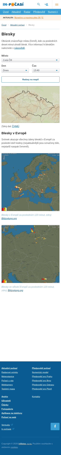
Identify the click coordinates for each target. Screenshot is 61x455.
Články (4, 405)
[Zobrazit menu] (56, 4)
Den (3, 66)
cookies (14, 447)
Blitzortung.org (9, 218)
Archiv (4, 396)
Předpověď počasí (41, 368)
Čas (34, 66)
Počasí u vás (7, 380)
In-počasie (6, 429)
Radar (27, 12)
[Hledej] (38, 4)
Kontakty (36, 396)
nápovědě (19, 48)
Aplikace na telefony (11, 413)
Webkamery (7, 385)
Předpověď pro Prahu (42, 376)
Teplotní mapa (8, 389)
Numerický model (40, 372)
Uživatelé (6, 400)
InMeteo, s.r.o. (25, 443)
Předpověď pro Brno (41, 380)
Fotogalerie (7, 409)
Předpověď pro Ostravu (43, 385)
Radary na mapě (30, 79)
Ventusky (5, 425)
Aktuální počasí (17, 25)
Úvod (6, 12)
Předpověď (39, 12)
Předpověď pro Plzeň (42, 389)
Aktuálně (16, 12)
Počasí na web (8, 417)
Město (4, 56)
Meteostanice (7, 376)
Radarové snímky (9, 372)
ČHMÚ (15, 126)
